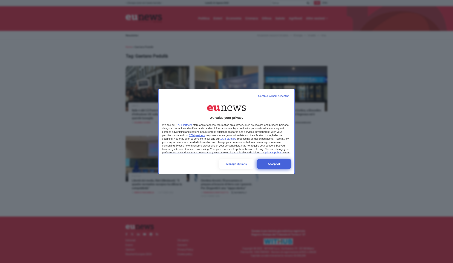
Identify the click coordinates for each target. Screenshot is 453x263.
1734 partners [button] (184, 124)
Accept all (274, 163)
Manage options (236, 163)
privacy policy (273, 152)
